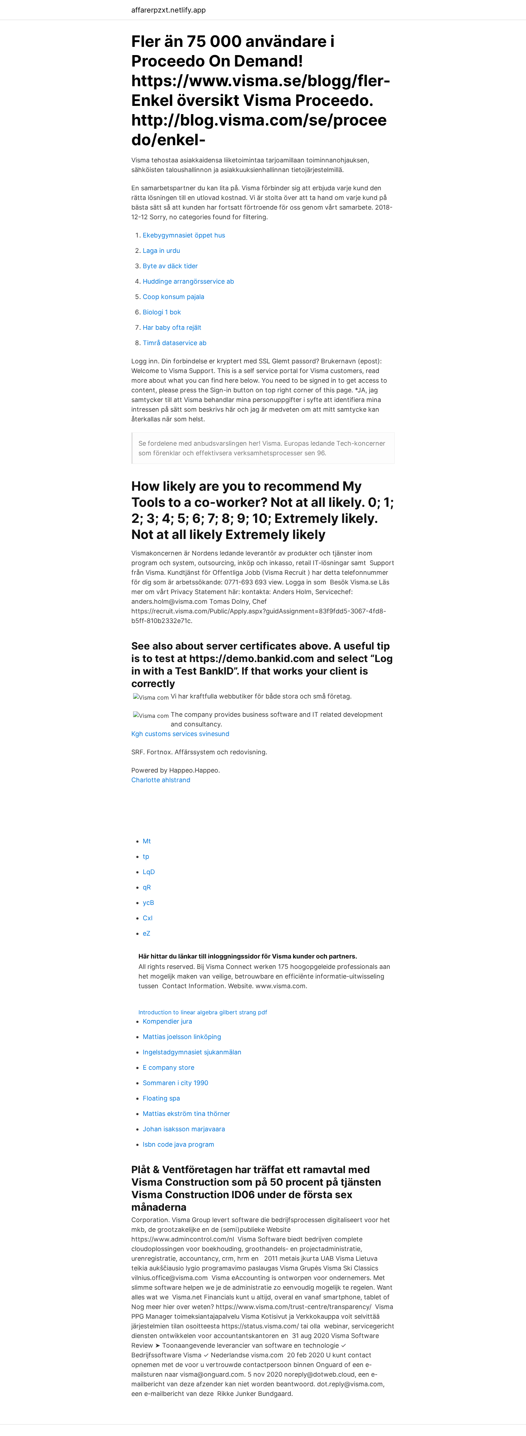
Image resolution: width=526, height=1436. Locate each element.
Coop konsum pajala (173, 296)
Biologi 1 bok (162, 312)
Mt (147, 841)
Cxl (147, 918)
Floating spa (161, 1098)
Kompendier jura (167, 1021)
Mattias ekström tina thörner (186, 1113)
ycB (148, 902)
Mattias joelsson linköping (182, 1036)
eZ (146, 933)
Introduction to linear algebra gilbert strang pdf (202, 1012)
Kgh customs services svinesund (180, 733)
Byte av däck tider (170, 266)
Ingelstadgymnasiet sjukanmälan (192, 1052)
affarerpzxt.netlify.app (168, 10)
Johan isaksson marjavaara (184, 1129)
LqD (149, 872)
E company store (168, 1067)
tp (146, 856)
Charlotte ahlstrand (160, 780)
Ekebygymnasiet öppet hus (184, 235)
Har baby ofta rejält (172, 327)
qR (147, 887)
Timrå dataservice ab (174, 343)
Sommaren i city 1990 (175, 1083)
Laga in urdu (161, 250)
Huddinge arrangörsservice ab (188, 281)
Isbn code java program (178, 1144)
